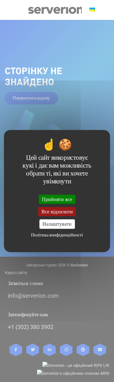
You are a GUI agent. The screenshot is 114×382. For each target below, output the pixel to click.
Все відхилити (57, 212)
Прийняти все (57, 199)
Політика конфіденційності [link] (57, 234)
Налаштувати (57, 224)
